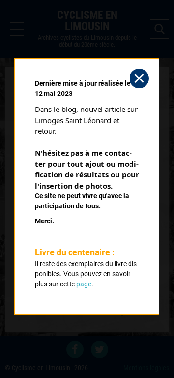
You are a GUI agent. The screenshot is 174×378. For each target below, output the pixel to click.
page (83, 284)
